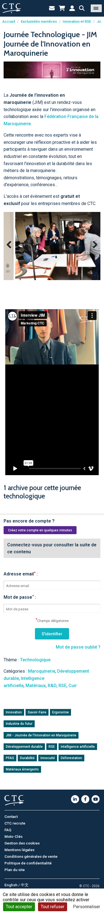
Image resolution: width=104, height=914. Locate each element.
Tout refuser (52, 906)
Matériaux (36, 685)
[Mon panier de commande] (62, 8)
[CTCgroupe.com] (11, 8)
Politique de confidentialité (28, 863)
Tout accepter (19, 906)
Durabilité (27, 758)
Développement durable (24, 747)
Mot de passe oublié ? (78, 647)
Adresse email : (21, 574)
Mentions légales (19, 850)
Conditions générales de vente (30, 856)
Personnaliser (86, 906)
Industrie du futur (19, 724)
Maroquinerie (41, 671)
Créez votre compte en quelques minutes (40, 530)
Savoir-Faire (37, 712)
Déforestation (71, 758)
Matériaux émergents (22, 769)
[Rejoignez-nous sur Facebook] (85, 799)
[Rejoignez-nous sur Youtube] (96, 799)
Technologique (35, 659)
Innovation (14, 712)
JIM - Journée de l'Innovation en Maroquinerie (41, 735)
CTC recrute (14, 823)
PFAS (10, 758)
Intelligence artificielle (78, 747)
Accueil (8, 21)
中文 (25, 885)
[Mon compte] (72, 8)
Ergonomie (60, 712)
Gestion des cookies (22, 843)
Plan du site (14, 869)
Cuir (73, 685)
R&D (52, 685)
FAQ (7, 830)
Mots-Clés (13, 836)
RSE (63, 685)
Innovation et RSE (77, 21)
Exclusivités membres (39, 21)
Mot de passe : (20, 597)
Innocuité (47, 758)
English (10, 885)
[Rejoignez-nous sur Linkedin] (75, 799)
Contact (11, 816)
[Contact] (52, 8)
